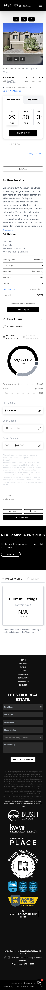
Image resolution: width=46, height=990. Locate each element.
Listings (23, 664)
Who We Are (23, 681)
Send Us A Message (23, 760)
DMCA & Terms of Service (25, 987)
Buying (23, 667)
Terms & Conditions (25, 801)
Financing (23, 674)
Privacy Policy (10, 801)
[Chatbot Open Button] (39, 983)
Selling (23, 671)
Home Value (23, 678)
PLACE (23, 954)
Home (23, 660)
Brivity (21, 983)
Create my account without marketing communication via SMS (23, 803)
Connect (23, 685)
